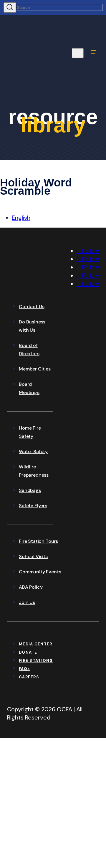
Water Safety (33, 451)
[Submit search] (10, 7)
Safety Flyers (33, 506)
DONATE (28, 652)
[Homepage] (51, 286)
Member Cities (35, 369)
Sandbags (30, 490)
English (21, 217)
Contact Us (31, 306)
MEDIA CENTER (35, 644)
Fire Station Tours (38, 541)
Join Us (27, 602)
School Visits (33, 556)
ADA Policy (30, 587)
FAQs (24, 668)
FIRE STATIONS (36, 660)
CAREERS (29, 677)
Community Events (40, 572)
